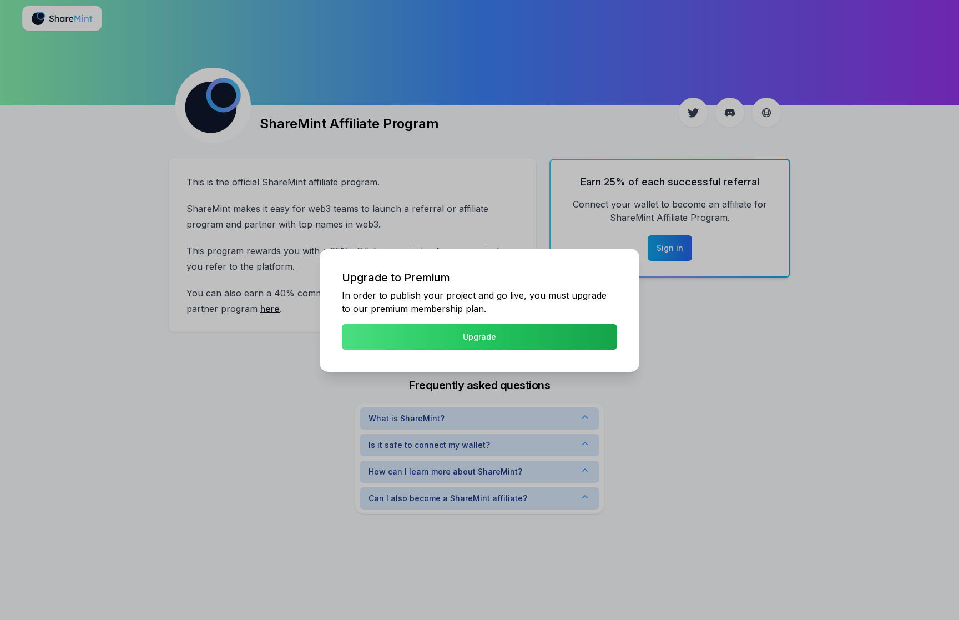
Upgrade (479, 336)
